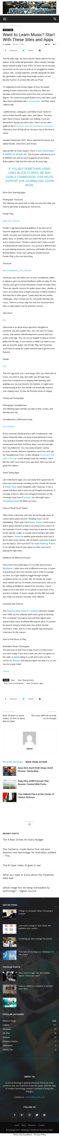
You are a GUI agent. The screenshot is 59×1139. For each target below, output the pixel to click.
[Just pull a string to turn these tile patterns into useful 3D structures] (9, 929)
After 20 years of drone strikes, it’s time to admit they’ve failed (14, 718)
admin (8, 44)
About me (32, 1125)
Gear (13, 680)
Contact (41, 1125)
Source (6, 671)
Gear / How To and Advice (13, 683)
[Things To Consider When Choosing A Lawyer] (9, 914)
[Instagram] (29, 1115)
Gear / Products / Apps (34, 683)
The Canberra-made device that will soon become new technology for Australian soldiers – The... (29, 852)
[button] (55, 19)
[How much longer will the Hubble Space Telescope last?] (9, 976)
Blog (24, 1125)
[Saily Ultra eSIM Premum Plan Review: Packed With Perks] (9, 784)
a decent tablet (33, 101)
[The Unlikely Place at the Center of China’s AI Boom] (9, 797)
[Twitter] (37, 1115)
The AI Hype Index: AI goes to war (22, 865)
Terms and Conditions (22, 1135)
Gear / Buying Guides (26, 680)
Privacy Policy (40, 1135)
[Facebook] (14, 1115)
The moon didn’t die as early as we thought (43, 717)
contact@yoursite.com (35, 1097)
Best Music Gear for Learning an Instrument (33, 126)
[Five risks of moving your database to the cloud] (9, 955)
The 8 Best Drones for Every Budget (23, 839)
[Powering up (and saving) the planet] (9, 942)
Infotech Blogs (15, 25)
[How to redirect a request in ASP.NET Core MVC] (9, 989)
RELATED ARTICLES (13, 762)
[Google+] (22, 1115)
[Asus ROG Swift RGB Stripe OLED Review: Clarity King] (9, 771)
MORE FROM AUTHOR (36, 762)
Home (5, 25)
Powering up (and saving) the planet (35, 939)
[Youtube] (44, 1115)
